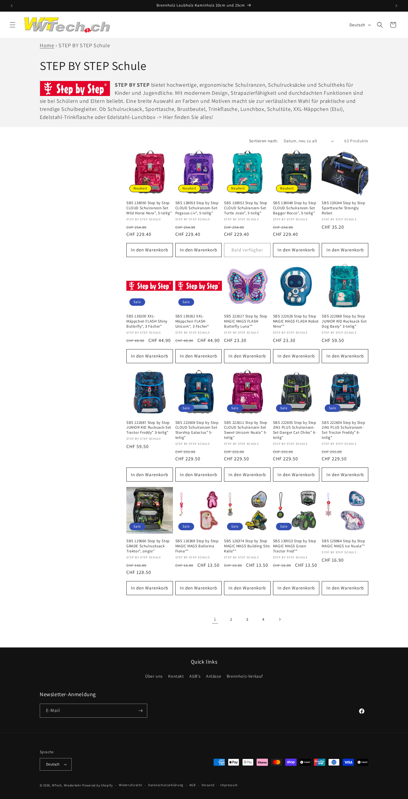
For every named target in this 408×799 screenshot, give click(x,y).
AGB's (194, 676)
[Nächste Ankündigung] (396, 5)
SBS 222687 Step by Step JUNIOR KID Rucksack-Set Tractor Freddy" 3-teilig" (148, 427)
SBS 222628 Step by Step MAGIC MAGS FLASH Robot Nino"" (296, 321)
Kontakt (176, 676)
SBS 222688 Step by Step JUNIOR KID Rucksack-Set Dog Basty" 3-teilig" (344, 321)
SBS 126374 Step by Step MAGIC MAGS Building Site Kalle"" (247, 546)
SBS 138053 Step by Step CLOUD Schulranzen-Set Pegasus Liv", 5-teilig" (197, 208)
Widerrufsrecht (130, 785)
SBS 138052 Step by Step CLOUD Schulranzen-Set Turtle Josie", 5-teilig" (245, 208)
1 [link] (215, 619)
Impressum (228, 785)
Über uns (154, 676)
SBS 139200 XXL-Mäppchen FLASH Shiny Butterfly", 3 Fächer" (147, 321)
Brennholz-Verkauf (245, 676)
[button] (12, 24)
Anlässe (213, 676)
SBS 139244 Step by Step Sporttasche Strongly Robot (343, 208)
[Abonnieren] (140, 711)
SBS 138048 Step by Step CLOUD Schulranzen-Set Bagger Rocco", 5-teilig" (294, 208)
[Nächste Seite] (279, 619)
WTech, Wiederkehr (67, 785)
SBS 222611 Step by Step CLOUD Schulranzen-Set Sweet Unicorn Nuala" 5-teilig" (245, 430)
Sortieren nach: (263, 140)
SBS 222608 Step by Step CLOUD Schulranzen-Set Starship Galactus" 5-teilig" (197, 430)
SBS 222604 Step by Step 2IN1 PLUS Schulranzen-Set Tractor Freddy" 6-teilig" (343, 430)
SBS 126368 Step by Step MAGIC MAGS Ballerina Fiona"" (197, 546)
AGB (192, 785)
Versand (208, 785)
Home (47, 45)
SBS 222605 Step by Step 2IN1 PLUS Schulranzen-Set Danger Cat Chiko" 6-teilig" (294, 430)
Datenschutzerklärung (165, 785)
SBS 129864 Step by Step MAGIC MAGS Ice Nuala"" (343, 544)
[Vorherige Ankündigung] (11, 5)
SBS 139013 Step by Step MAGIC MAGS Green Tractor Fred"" (294, 546)
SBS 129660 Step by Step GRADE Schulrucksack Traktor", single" (148, 546)
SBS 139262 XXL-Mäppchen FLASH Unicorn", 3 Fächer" (192, 321)
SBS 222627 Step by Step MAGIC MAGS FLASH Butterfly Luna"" (245, 321)
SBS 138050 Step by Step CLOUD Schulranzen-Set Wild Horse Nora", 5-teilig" (149, 208)
